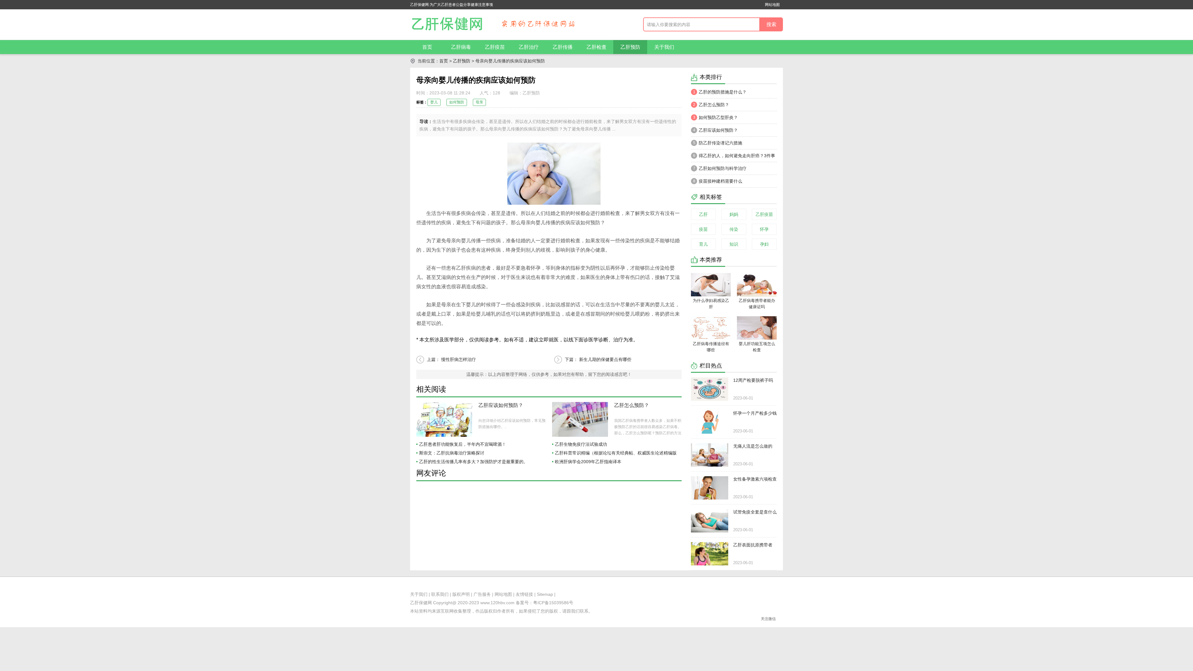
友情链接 (524, 594)
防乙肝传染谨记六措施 (718, 142)
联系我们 (440, 594)
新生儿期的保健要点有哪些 (605, 359)
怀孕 (764, 229)
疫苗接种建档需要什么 (718, 181)
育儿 (703, 244)
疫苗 (703, 229)
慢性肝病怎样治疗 (458, 359)
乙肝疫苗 (495, 47)
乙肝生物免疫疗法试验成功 (581, 444)
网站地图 (772, 4)
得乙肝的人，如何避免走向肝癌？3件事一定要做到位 (733, 157)
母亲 (479, 102)
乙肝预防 (630, 47)
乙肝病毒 (461, 47)
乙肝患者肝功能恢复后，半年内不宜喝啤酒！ (462, 444)
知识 (733, 244)
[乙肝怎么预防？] (580, 419)
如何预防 (456, 102)
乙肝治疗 (529, 47)
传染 (733, 229)
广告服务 (482, 594)
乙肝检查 (596, 47)
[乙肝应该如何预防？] (444, 419)
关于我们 (664, 47)
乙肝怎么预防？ (631, 405)
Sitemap (545, 594)
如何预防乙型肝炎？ (715, 117)
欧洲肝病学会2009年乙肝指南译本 (588, 461)
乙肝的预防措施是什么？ (720, 91)
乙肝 (703, 214)
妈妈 (733, 214)
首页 (427, 47)
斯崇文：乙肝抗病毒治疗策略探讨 (451, 452)
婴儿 (434, 102)
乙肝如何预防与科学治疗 (720, 168)
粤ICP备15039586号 (553, 602)
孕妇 (764, 244)
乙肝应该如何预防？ (500, 405)
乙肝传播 (563, 47)
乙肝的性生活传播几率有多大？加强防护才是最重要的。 (473, 461)
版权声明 (461, 594)
